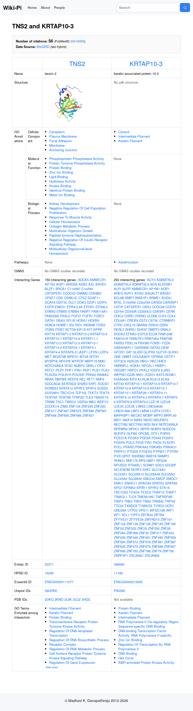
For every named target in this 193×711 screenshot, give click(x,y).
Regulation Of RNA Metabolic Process (77, 648)
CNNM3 (82, 293)
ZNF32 (144, 532)
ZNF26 (165, 528)
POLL (118, 447)
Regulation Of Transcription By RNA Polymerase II (144, 646)
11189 (118, 573)
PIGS (140, 442)
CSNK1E (70, 297)
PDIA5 (156, 437)
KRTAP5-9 (124, 401)
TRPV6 (170, 501)
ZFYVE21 (121, 519)
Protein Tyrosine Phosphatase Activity (77, 163)
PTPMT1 (159, 451)
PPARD (128, 447)
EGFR (49, 306)
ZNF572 (132, 541)
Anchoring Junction (63, 149)
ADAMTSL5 (140, 284)
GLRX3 (173, 352)
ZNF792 (168, 551)
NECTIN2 (121, 424)
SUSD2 (102, 388)
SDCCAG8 (52, 383)
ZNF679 (145, 546)
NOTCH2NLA (54, 365)
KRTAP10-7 (53, 338)
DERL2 (119, 329)
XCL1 (125, 514)
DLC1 (72, 302)
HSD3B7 (120, 370)
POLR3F (78, 374)
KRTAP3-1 (88, 347)
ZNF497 (63, 410)
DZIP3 (102, 302)
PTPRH (172, 451)
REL (82, 379)
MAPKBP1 (122, 415)
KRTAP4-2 (139, 397)
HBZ (153, 361)
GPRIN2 (157, 356)
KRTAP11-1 (89, 338)
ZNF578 (145, 541)
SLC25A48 (152, 474)
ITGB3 (100, 324)
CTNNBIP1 (167, 320)
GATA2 (155, 347)
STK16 (165, 487)
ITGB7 (59, 329)
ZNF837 (88, 415)
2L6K (68, 599)
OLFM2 (131, 433)
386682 (119, 564)
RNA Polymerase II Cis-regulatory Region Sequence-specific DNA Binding (148, 624)
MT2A (84, 356)
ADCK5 (83, 279)
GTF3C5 (120, 361)
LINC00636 (155, 406)
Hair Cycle (125, 657)
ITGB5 (49, 329)
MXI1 (118, 419)
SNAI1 (118, 483)
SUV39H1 (52, 392)
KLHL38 (143, 379)
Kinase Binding (60, 185)
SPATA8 (171, 483)
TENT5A (51, 397)
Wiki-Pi (12, 7)
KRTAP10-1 (133, 383)
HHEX (161, 361)
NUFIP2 (119, 433)
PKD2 (157, 442)
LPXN (93, 352)
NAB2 (138, 419)
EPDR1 (89, 306)
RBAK (49, 379)
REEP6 (73, 379)
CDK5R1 (159, 311)
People (59, 7)
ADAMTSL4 (122, 284)
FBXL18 (131, 343)
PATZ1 (50, 370)
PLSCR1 (169, 442)
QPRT (126, 456)
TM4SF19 (101, 397)
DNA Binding (127, 653)
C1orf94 (87, 288)
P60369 (119, 590)
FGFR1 (87, 315)
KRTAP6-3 (68, 352)
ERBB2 (50, 311)
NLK (155, 424)
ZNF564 (119, 541)
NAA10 (128, 419)
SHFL (92, 383)
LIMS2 (141, 406)
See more (52, 667)
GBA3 (60, 320)
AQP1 (60, 284)
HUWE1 (62, 324)
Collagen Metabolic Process (69, 226)
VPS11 (143, 510)
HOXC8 (50, 324)
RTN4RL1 (135, 465)
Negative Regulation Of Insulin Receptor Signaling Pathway (78, 242)
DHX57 (142, 329)
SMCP (160, 478)
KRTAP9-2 (140, 401)
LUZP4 (103, 352)
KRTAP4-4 (52, 352)
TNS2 (77, 63)
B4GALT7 (152, 293)
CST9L (153, 320)
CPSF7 (50, 297)
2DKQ (49, 599)
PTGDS (132, 451)
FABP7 (85, 311)
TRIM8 (50, 401)
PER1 (60, 370)
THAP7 (170, 492)
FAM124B (165, 334)
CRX (59, 297)
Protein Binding (60, 167)
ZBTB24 (147, 514)
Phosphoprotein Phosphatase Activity (76, 158)
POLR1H (64, 374)
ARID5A (72, 284)
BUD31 (167, 297)
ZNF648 (50, 415)
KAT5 (160, 374)
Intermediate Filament (134, 136)
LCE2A (165, 401)
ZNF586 (88, 410)
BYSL (118, 302)
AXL (91, 284)
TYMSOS (145, 505)
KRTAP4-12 (122, 397)
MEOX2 (136, 415)
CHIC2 (118, 315)
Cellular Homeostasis (64, 221)
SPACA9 (144, 483)
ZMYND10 (152, 519)
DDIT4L (61, 302)
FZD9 (166, 343)
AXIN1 (139, 293)
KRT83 (119, 383)
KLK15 (155, 379)
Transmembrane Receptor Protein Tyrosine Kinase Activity (73, 624)
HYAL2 (144, 370)
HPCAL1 (147, 365)
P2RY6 (165, 433)
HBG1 (144, 361)
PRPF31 (120, 451)
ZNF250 (100, 406)
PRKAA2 (141, 447)
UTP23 (132, 510)
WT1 (117, 514)
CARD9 (156, 302)
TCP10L (81, 392)
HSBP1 (160, 365)
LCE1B (154, 401)
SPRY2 (79, 388)
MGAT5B (59, 356)
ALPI (117, 288)
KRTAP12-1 (158, 388)
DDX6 (164, 324)
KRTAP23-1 (71, 347)
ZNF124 (119, 523)
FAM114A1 (99, 311)
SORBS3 (51, 388)
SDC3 (159, 465)
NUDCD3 (168, 428)
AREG (118, 293)
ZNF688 (75, 415)
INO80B (89, 324)
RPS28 (161, 460)
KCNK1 (170, 374)
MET (48, 356)
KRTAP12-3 (71, 343)
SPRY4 (90, 388)
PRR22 (91, 374)
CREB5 (132, 320)
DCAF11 (94, 297)
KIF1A (81, 329)
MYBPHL (51, 361)
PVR (117, 456)
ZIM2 (64, 406)
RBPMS (61, 379)
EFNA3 (131, 334)
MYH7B (65, 361)
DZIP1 (91, 302)
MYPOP (78, 361)
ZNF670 (132, 546)
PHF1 (69, 370)
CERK (170, 311)
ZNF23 (142, 528)
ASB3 (83, 284)
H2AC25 (133, 361)
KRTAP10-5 (98, 334)
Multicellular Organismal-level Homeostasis (70, 251)
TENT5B (64, 397)
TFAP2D (78, 397)
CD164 (119, 311)
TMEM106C (146, 496)
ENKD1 (60, 306)
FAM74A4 (151, 338)
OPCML (144, 433)
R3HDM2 (138, 456)
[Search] (185, 7)
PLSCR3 (51, 374)
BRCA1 (61, 288)
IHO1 (78, 324)
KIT (89, 329)
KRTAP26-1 (140, 392)
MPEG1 (73, 356)
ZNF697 (170, 546)
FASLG (65, 315)
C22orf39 (143, 302)
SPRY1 (141, 487)
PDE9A (145, 437)
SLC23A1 (120, 474)
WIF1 (170, 510)
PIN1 (78, 370)
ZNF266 (132, 532)
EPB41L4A (75, 306)
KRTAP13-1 (89, 343)
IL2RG (165, 370)
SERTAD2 (68, 383)
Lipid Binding (58, 176)
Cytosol (123, 131)
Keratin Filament (130, 140)
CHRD (128, 315)
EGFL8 (142, 334)
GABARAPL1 (123, 347)
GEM (165, 347)
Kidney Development (64, 203)
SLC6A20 (135, 478)
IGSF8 (155, 370)
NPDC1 (134, 428)
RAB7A (151, 456)
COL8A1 (120, 320)
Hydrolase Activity (62, 181)
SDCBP (170, 465)
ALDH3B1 (165, 284)
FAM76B (166, 338)
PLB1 (96, 370)
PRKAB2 (155, 447)
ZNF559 (170, 537)
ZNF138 (145, 523)
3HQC (86, 599)
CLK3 (162, 315)
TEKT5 (104, 392)
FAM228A (52, 315)
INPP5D (120, 374)
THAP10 (158, 492)
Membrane (57, 145)
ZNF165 (170, 523)
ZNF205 (87, 406)
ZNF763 (132, 551)
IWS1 (140, 374)
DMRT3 (153, 329)
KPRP (97, 329)
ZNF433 (168, 532)
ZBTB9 (159, 514)
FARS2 (119, 343)
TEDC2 (145, 492)
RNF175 (132, 460)
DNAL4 (165, 329)
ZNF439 (119, 537)
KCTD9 (70, 329)
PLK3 (105, 370)
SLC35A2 (168, 474)
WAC (92, 401)
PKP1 (87, 370)
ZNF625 (119, 546)
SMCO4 (149, 478)
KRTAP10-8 (71, 338)
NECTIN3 (135, 424)
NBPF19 (91, 361)
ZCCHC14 (52, 406)
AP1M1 (154, 288)
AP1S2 (50, 284)
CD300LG (145, 311)
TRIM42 (158, 501)
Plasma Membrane (63, 136)
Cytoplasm (57, 131)
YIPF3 (135, 514)
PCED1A (120, 437)
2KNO (59, 599)
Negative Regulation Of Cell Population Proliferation (77, 210)
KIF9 (133, 379)
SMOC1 (172, 478)
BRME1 (155, 297)
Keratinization (128, 262)
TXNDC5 (130, 505)
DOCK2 (119, 334)
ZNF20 (119, 528)
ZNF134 (74, 406)
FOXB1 (155, 343)
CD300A (131, 311)
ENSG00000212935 (128, 581)
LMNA (144, 410)
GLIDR (137, 352)
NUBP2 (79, 365)
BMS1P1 (141, 297)
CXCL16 (129, 324)
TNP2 (137, 501)
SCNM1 (148, 465)
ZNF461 (145, 537)
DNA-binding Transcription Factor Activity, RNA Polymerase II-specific (145, 633)
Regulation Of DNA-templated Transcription (70, 633)
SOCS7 (103, 383)
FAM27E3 (136, 338)
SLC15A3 (158, 469)
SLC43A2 (120, 478)
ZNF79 (156, 551)
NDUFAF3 (161, 419)
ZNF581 (157, 541)
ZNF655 (63, 415)
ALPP (126, 288)
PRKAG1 (170, 447)
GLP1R (161, 352)
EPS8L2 (101, 306)
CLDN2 (152, 315)
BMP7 (129, 297)
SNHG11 (130, 483)
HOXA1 (81, 320)
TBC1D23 (121, 492)
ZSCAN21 (136, 555)
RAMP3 (163, 456)
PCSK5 (133, 437)
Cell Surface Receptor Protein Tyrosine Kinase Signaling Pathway (77, 655)
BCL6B (119, 297)
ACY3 (151, 279)
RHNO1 (119, 460)
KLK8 (165, 379)
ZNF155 (157, 523)
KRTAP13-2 (53, 347)
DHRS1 (130, 329)
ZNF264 (119, 532)
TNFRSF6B (164, 496)
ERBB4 (73, 311)
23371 (49, 564)
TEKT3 (93, 392)
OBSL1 (91, 365)
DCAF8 (50, 302)
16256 (49, 573)
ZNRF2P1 (121, 555)
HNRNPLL (121, 365)
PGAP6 (119, 442)
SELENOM (122, 469)
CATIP (118, 306)
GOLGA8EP (141, 356)
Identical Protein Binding (67, 190)
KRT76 (50, 334)
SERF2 (136, 469)
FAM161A (121, 338)
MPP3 (158, 415)
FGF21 (76, 315)
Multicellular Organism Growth (71, 230)
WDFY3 (102, 401)
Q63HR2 (51, 590)
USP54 (82, 401)
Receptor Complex (62, 644)
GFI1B (70, 320)
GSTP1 (169, 356)
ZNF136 (132, 523)
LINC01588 (122, 410)
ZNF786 (145, 551)
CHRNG (140, 315)
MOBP (148, 415)
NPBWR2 (121, 428)
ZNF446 (132, 537)
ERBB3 (62, 311)
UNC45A (120, 510)
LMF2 (135, 410)
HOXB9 (93, 320)
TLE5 (89, 397)
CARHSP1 (170, 302)
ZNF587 (101, 410)
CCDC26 (158, 306)
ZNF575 (75, 410)
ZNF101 (166, 519)
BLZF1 (50, 288)
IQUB (131, 374)
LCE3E (130, 406)
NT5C (69, 365)
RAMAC (103, 374)
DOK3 (81, 302)
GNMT (126, 356)
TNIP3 (118, 501)
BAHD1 (100, 284)
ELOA (153, 334)
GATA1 (50, 320)
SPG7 (118, 487)
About (45, 7)
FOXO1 (99, 315)
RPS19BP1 (147, 460)
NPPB (145, 428)
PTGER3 (145, 451)
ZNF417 (50, 410)
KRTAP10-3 (146, 63)
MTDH (94, 356)
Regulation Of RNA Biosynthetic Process (79, 639)
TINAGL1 (120, 496)
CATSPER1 (53, 293)
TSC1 (60, 401)
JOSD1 (150, 374)
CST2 (143, 320)
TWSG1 (70, 401)
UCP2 (169, 505)
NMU (101, 361)
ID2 (71, 324)
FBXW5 (143, 343)
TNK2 (128, 501)
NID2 (147, 424)
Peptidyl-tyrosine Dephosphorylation (75, 235)
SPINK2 (129, 487)
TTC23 (118, 505)
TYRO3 (158, 505)
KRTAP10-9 (140, 388)
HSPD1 (132, 370)
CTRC (118, 324)
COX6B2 (95, 293)
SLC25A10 (136, 474)
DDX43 (154, 324)
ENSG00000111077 (59, 581)
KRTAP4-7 (156, 397)
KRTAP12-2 (53, 343)
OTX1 (101, 365)
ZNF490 (157, 537)
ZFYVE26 (136, 519)
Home (32, 7)
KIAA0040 (121, 379)
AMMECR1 (98, 279)
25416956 (77, 41)
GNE (117, 356)
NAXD (148, 419)
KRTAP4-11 (158, 392)
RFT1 (91, 379)
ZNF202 (130, 528)
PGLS (130, 442)
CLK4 (171, 315)
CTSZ (82, 297)
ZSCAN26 (152, 555)
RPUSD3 (120, 465)
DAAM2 (142, 324)
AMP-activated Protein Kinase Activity (146, 662)
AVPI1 (128, 293)
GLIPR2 (149, 352)
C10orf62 (129, 302)
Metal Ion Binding (62, 194)
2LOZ (77, 599)
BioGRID (43, 46)
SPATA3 (158, 483)
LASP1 (82, 352)
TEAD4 (134, 492)
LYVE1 (166, 410)
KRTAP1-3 (63, 334)
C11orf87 (73, 288)
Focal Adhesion (60, 140)
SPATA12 (66, 388)
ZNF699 (119, 551)
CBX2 (146, 306)
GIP (129, 352)
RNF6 (100, 379)
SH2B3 (82, 383)
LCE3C (119, 406)
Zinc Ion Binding (61, 172)
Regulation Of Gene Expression (72, 662)
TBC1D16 (67, 392)
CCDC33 (69, 293)
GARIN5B (141, 347)
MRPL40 (170, 415)
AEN (153, 284)
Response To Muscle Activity (70, 217)
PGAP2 (167, 437)
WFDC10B (157, 510)
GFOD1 (119, 352)
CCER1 (171, 306)
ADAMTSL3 (165, 279)
